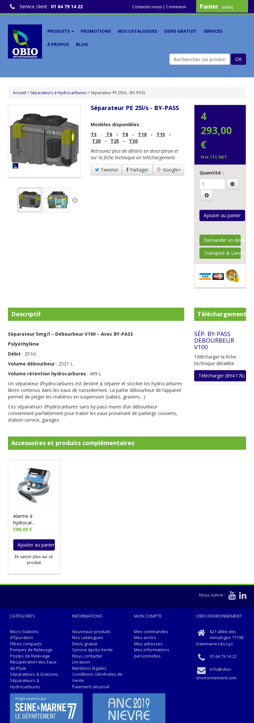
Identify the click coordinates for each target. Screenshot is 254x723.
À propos (58, 44)
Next (74, 200)
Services (213, 31)
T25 (114, 141)
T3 (94, 134)
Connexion (176, 7)
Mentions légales (89, 668)
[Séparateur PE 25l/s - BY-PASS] (30, 200)
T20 (96, 141)
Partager (138, 170)
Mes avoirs (145, 637)
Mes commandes (151, 631)
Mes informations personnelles (151, 653)
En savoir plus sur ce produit (34, 559)
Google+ (171, 170)
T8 (125, 134)
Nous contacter (87, 656)
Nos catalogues (137, 31)
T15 (160, 134)
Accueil (19, 92)
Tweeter (108, 170)
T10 (142, 134)
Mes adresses (148, 644)
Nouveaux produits (91, 631)
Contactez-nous (147, 7)
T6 (109, 134)
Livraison (81, 662)
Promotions (96, 31)
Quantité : (211, 173)
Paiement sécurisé (90, 687)
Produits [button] (59, 31)
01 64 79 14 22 (67, 6)
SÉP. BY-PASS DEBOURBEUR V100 (214, 340)
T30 (133, 141)
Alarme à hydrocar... (24, 519)
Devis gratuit (180, 31)
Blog (82, 44)
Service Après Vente (92, 650)
